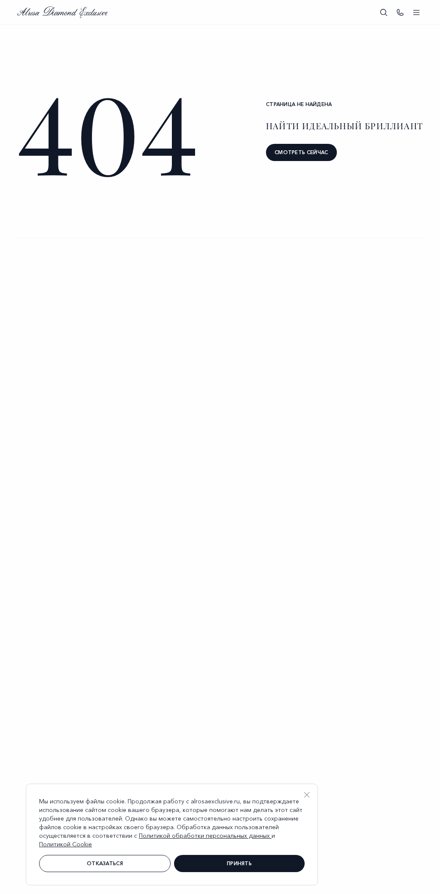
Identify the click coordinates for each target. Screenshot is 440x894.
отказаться (105, 863)
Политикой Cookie (65, 844)
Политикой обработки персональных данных (205, 835)
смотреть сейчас (301, 152)
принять (239, 863)
